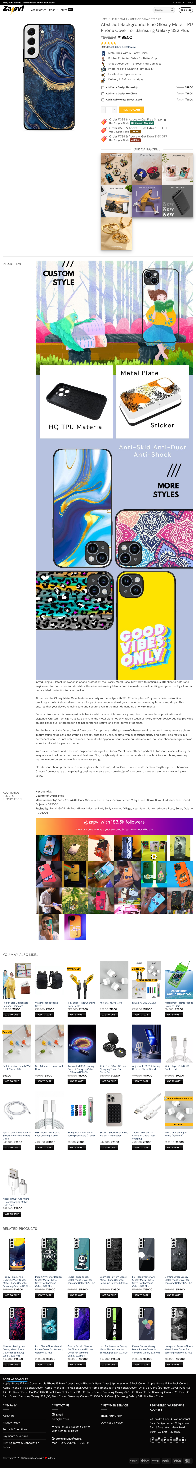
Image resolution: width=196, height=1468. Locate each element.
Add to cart (131, 109)
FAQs (190, 2)
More (52, 10)
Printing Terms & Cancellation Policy (21, 1445)
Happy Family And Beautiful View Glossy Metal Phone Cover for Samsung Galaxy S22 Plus (16, 1281)
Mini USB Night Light (111, 1003)
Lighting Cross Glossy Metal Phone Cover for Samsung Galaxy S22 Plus (178, 1280)
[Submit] (172, 10)
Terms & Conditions (15, 1429)
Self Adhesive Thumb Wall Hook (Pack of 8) (17, 1068)
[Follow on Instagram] (159, 1440)
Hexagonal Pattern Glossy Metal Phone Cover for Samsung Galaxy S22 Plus (179, 1349)
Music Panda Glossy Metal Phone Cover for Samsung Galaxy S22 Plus (81, 1280)
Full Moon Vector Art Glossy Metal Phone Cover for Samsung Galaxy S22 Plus (143, 1281)
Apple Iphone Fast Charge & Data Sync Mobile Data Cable (17, 1135)
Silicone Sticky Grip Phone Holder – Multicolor (114, 1134)
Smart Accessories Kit (144, 1003)
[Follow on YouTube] (183, 1440)
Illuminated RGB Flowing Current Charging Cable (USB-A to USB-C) (81, 1069)
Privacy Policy (11, 1422)
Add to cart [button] (12, 1014)
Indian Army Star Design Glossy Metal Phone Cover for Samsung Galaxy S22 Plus (48, 1281)
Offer (63, 10)
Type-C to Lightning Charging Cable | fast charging (143, 1135)
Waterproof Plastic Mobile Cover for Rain (179, 1004)
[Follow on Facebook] (153, 1440)
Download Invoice (112, 1422)
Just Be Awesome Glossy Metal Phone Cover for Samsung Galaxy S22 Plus (113, 1349)
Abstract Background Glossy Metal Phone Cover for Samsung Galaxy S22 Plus (14, 1351)
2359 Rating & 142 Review (122, 46)
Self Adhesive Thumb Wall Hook (49, 1068)
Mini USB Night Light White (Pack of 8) (176, 1134)
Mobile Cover (39, 10)
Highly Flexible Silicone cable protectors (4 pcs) (81, 1134)
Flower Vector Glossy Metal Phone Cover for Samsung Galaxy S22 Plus (146, 1349)
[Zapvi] (14, 10)
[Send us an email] (171, 1440)
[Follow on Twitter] (165, 1440)
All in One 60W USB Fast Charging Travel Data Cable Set (113, 1069)
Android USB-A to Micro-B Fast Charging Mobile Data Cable (17, 1202)
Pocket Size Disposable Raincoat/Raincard (15, 1004)
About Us (8, 1415)
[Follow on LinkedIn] (177, 1440)
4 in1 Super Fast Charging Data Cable (81, 1004)
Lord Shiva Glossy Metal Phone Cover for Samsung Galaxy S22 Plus (49, 1349)
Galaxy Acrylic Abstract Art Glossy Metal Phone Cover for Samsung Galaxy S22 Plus (81, 1351)
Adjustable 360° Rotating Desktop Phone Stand (146, 1068)
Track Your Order (111, 1415)
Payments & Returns (15, 1436)
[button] (186, 10)
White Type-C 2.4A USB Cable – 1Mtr (177, 1068)
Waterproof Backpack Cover (47, 1004)
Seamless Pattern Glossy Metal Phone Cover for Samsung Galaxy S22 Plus (113, 1280)
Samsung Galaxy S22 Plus (145, 19)
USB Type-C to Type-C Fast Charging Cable (47, 1134)
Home (104, 19)
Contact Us (178, 2)
